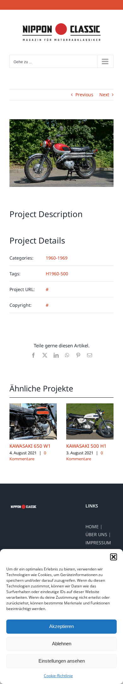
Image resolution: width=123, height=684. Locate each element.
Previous (84, 95)
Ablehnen (61, 643)
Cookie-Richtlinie (58, 675)
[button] (113, 557)
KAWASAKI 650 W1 (30, 446)
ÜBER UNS (96, 534)
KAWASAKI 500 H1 (86, 446)
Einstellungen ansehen (61, 661)
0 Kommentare (27, 456)
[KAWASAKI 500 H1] (90, 406)
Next (104, 95)
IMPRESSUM (98, 543)
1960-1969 (56, 258)
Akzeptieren (61, 626)
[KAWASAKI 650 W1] (33, 406)
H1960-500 (57, 274)
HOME (92, 527)
